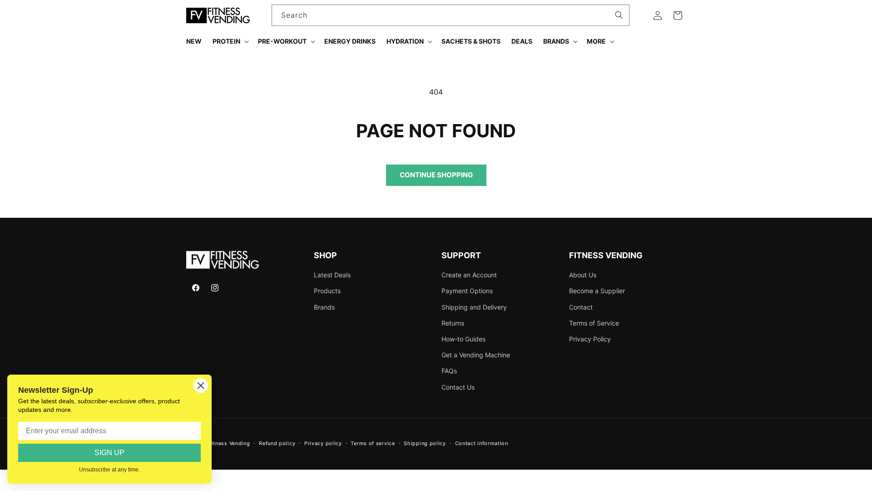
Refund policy (277, 443)
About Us (582, 275)
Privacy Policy (590, 339)
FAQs (449, 371)
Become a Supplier (597, 291)
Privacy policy (323, 443)
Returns (452, 323)
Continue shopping (436, 174)
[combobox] (450, 15)
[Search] (619, 15)
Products (327, 291)
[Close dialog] (200, 385)
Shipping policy (425, 443)
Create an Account (469, 275)
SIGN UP (109, 452)
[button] (230, 41)
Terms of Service (594, 323)
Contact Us (458, 387)
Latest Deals (332, 275)
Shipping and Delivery (474, 307)
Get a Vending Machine (475, 355)
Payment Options (467, 291)
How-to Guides (463, 339)
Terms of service (373, 443)
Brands (324, 307)
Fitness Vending (229, 443)
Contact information (481, 443)
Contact (581, 307)
